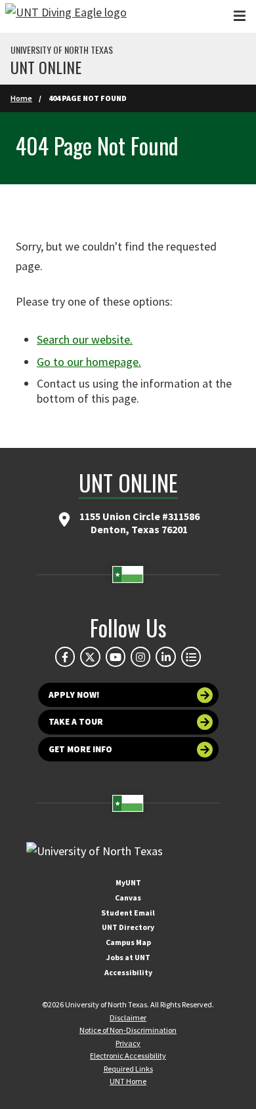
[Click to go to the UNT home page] (66, 16)
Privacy (128, 1043)
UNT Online (46, 67)
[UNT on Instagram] (140, 656)
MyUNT (128, 882)
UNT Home (128, 1081)
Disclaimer (128, 1017)
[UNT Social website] (191, 656)
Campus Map (128, 942)
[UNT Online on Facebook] (65, 656)
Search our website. (85, 339)
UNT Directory (128, 927)
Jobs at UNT (128, 957)
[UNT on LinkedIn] (165, 656)
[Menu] (239, 16)
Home (21, 98)
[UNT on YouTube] (115, 656)
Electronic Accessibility (128, 1055)
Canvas (128, 897)
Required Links (128, 1069)
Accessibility (128, 972)
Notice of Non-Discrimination (128, 1030)
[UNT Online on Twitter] (90, 656)
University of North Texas (62, 49)
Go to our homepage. (89, 361)
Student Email (128, 912)
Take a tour (76, 721)
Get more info (80, 749)
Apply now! (74, 694)
